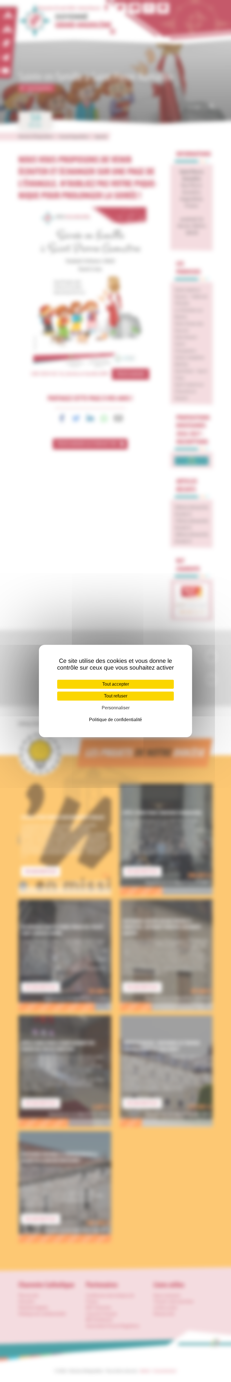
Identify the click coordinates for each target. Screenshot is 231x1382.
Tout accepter (115, 684)
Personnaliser (116, 707)
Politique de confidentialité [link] (115, 719)
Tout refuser (115, 696)
